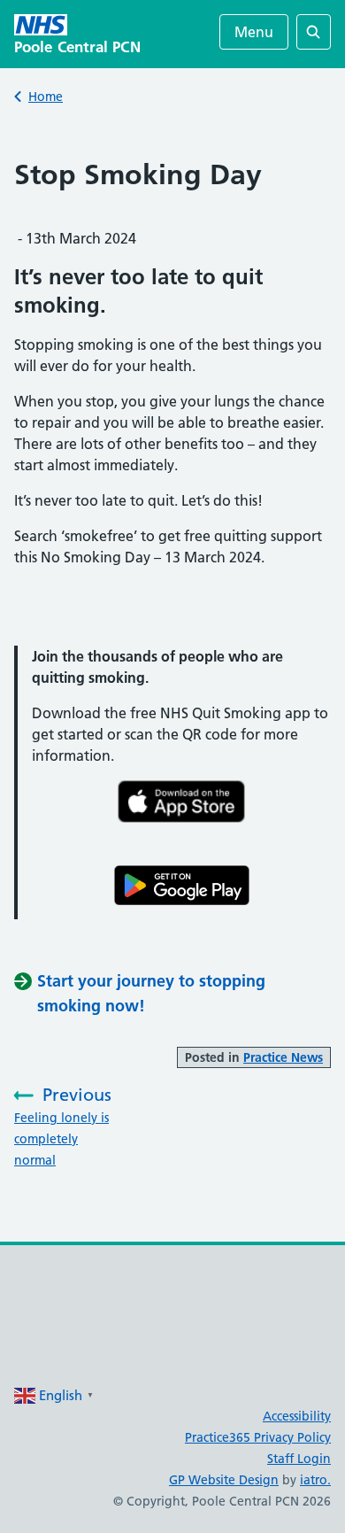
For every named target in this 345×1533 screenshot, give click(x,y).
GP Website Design (224, 1480)
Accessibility (297, 1416)
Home (45, 97)
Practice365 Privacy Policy (258, 1437)
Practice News (283, 1057)
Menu (253, 32)
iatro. (315, 1480)
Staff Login (299, 1459)
